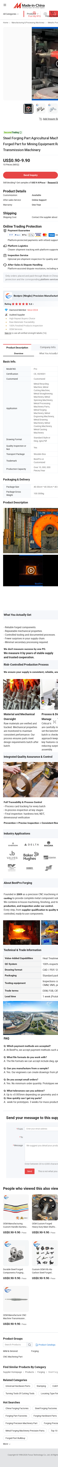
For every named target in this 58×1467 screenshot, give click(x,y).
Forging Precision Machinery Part (21, 1423)
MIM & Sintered (10, 1351)
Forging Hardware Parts (45, 1415)
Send (29, 1171)
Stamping (41, 1385)
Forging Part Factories (16, 1415)
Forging (35, 1351)
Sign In (8, 333)
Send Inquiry (31, 175)
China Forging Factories (17, 1408)
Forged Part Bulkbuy (15, 1438)
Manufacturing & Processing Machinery (28, 22)
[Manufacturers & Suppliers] (29, 5)
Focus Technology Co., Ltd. (39, 1455)
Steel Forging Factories (46, 1408)
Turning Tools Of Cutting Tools (20, 1393)
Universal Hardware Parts (18, 1385)
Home (5, 22)
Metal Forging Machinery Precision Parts (25, 1430)
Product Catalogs (46, 1344)
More (6, 1443)
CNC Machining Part (13, 1356)
